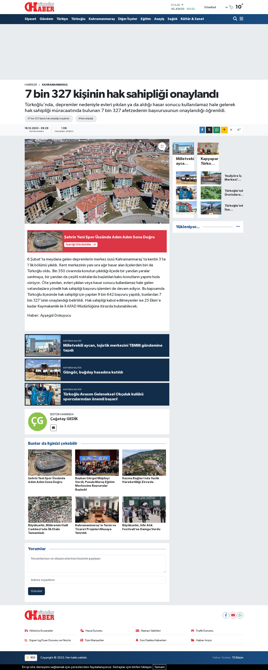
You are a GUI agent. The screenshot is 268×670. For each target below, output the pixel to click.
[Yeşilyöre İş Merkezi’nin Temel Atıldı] (208, 178)
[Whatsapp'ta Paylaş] (216, 130)
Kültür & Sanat (192, 19)
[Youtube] (233, 615)
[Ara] (235, 19)
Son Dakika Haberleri (153, 640)
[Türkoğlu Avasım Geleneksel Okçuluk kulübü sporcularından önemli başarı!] (183, 193)
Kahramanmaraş (102, 19)
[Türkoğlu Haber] (39, 7)
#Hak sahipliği (85, 118)
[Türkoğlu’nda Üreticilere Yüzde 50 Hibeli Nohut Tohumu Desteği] (208, 193)
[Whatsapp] (240, 615)
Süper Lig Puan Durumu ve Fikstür (50, 640)
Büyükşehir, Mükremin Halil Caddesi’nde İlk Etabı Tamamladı (48, 529)
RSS (32, 657)
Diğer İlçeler (127, 19)
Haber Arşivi (204, 640)
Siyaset (30, 19)
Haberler (31, 84)
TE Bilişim (237, 657)
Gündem (46, 19)
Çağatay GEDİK (64, 419)
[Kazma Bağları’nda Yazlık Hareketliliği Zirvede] (144, 462)
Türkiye (62, 19)
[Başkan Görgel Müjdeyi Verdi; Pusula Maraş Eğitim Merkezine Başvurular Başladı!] (97, 462)
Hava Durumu (94, 630)
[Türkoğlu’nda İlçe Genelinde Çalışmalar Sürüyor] (208, 207)
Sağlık (172, 19)
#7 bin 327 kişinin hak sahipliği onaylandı (48, 118)
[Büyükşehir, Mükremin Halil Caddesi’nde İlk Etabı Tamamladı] (50, 509)
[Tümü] (238, 227)
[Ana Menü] (240, 19)
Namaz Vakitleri (151, 630)
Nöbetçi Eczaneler (41, 630)
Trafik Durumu (204, 630)
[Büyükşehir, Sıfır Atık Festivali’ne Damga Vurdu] (144, 509)
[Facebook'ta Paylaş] (202, 130)
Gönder (36, 591)
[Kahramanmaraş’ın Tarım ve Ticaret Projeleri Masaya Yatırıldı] (97, 509)
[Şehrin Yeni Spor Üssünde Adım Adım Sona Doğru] (50, 462)
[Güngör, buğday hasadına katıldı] (183, 178)
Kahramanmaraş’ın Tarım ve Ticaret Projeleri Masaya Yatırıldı (95, 529)
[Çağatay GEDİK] (37, 421)
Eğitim (146, 19)
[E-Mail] (53, 428)
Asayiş (159, 19)
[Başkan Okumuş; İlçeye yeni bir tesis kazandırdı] (183, 207)
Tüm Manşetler (94, 640)
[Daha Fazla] (224, 130)
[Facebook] (226, 615)
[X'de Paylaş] (209, 130)
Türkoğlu (78, 19)
